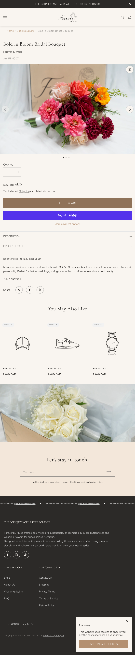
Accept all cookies (104, 644)
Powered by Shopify (53, 635)
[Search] (122, 17)
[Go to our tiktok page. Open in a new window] (25, 554)
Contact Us (45, 578)
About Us (9, 584)
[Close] (127, 621)
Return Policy (46, 605)
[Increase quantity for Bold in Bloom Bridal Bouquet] (18, 172)
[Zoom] (129, 69)
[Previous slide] (5, 109)
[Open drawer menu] (5, 17)
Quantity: (8, 164)
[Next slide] (129, 109)
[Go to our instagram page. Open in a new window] (16, 554)
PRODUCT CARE (13, 246)
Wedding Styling (14, 591)
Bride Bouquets (26, 31)
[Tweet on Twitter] (40, 289)
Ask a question (12, 279)
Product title (9, 368)
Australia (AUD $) (19, 624)
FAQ (6, 598)
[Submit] (110, 471)
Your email (29, 472)
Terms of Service (48, 598)
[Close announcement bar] (130, 4)
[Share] (19, 289)
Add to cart (68, 203)
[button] (63, 157)
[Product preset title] (22, 343)
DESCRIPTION (12, 236)
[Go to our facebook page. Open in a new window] (7, 554)
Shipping (24, 191)
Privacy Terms (47, 591)
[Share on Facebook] (29, 289)
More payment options (67, 224)
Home (10, 31)
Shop (7, 578)
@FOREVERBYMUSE (22, 503)
